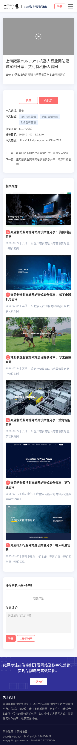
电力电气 (27, 493)
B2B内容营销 (25, 74)
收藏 (28, 100)
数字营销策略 (42, 243)
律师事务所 (28, 556)
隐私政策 (8, 731)
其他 (8, 75)
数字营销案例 (47, 494)
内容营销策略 (41, 74)
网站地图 (22, 731)
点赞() (48, 100)
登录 (59, 6)
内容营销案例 (13, 499)
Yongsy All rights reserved (16, 740)
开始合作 (38, 681)
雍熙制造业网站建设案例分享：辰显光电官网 (37, 153)
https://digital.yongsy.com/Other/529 (40, 140)
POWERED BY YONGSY (43, 740)
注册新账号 (26, 638)
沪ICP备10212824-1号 (14, 736)
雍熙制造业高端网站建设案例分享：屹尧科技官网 (38, 161)
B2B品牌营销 (57, 74)
